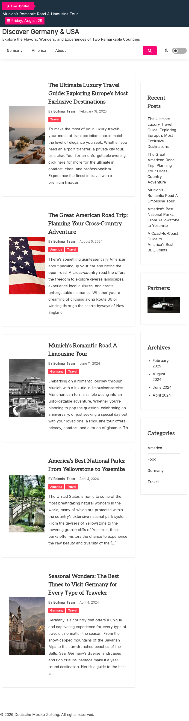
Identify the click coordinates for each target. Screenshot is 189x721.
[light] (173, 50)
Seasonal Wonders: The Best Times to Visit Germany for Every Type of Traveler (83, 584)
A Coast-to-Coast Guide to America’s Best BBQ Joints (163, 241)
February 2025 (161, 363)
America (39, 50)
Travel (54, 119)
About (60, 50)
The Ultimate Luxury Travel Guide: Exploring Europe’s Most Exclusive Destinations (88, 93)
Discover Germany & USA (40, 32)
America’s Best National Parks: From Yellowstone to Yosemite (86, 465)
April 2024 (162, 395)
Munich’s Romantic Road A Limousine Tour (40, 14)
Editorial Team (64, 111)
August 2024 (159, 377)
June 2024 (162, 387)
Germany (15, 50)
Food (152, 459)
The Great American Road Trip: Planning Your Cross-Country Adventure (88, 223)
